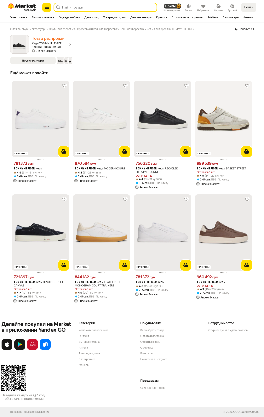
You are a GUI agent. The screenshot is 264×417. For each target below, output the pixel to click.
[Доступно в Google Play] (19, 349)
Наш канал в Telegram (153, 359)
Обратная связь (150, 341)
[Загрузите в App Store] (7, 349)
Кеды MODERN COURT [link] (100, 168)
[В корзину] (64, 151)
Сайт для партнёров (152, 387)
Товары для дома (89, 353)
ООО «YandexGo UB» (246, 411)
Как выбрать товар (152, 330)
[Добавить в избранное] (64, 85)
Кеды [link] (28, 168)
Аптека (83, 347)
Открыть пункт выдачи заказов (228, 330)
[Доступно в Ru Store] (45, 349)
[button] (41, 60)
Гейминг (84, 336)
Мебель (84, 365)
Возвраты (146, 353)
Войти (248, 7)
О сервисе (146, 347)
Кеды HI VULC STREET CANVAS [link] (38, 283)
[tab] (19, 17)
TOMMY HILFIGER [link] (24, 168)
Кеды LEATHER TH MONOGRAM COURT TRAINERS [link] (97, 283)
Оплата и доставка (152, 336)
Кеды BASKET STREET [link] (221, 168)
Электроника (87, 359)
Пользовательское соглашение (29, 411)
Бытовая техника (89, 341)
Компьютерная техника (93, 330)
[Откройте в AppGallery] (32, 349)
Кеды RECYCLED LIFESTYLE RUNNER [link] (157, 170)
